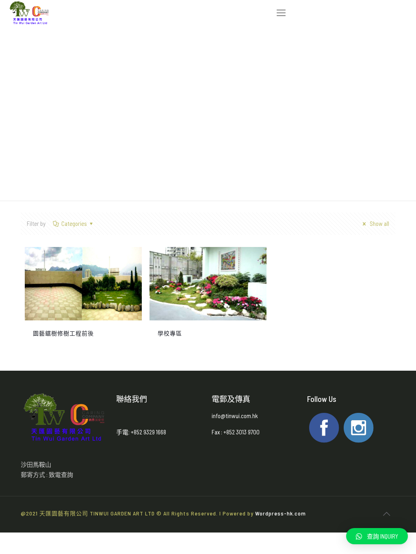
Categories (74, 223)
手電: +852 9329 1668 (141, 432)
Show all (378, 223)
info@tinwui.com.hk (235, 415)
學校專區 (170, 333)
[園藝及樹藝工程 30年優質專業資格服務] (29, 12)
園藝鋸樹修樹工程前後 (63, 333)
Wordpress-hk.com (280, 513)
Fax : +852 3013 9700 (236, 432)
